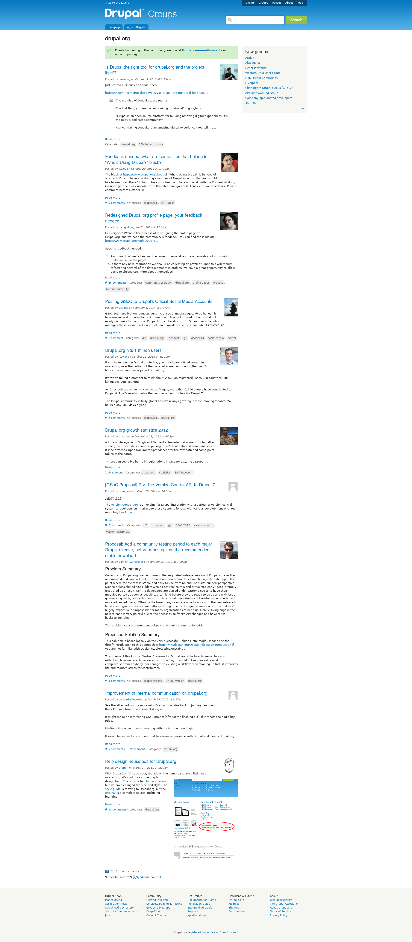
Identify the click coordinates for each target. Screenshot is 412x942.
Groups (263, 2)
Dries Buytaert (229, 932)
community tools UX (158, 282)
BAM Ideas (167, 202)
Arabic (249, 57)
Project (130, 512)
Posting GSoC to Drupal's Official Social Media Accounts (158, 301)
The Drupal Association (284, 903)
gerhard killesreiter (131, 699)
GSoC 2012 (183, 525)
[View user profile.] (229, 79)
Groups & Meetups (158, 907)
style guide (113, 789)
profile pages (201, 282)
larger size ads (156, 781)
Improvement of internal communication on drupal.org (156, 693)
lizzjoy (122, 168)
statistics (165, 472)
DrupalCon (153, 911)
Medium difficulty (117, 289)
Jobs (300, 2)
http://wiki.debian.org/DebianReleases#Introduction (195, 644)
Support (193, 911)
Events (250, 2)
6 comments (116, 202)
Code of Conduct (157, 915)
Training (164, 903)
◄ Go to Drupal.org (117, 2)
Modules (234, 903)
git (170, 525)
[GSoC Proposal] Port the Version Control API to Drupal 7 (160, 484)
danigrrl (124, 227)
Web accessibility (281, 899)
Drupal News (113, 896)
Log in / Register (136, 27)
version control (203, 525)
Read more (112, 139)
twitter (232, 338)
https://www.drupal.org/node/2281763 (131, 240)
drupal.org (128, 144)
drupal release (153, 680)
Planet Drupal (114, 899)
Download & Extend (241, 896)
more (300, 108)
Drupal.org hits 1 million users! (134, 350)
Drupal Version (175, 680)
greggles (124, 436)
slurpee (123, 307)
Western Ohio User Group (262, 72)
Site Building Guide (200, 907)
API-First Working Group (261, 93)
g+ (185, 338)
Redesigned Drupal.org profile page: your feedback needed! (153, 218)
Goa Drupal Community (261, 78)
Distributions (237, 911)
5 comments (116, 749)
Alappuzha (252, 62)
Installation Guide (199, 903)
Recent (276, 2)
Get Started (195, 896)
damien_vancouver (131, 561)
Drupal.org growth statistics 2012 (136, 430)
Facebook (174, 338)
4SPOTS (250, 102)
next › (125, 871)
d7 (145, 525)
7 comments (116, 525)
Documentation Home (202, 899)
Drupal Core (236, 899)
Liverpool (251, 83)
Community (153, 896)
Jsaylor (123, 356)
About (289, 2)
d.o (144, 338)
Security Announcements (121, 911)
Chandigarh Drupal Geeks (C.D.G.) (269, 87)
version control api (118, 531)
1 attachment (114, 472)
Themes (234, 907)
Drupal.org (168, 417)
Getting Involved (157, 899)
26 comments (117, 282)
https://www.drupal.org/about (143, 174)
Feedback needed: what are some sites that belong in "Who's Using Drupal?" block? (156, 159)
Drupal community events (202, 50)
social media (216, 338)
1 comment (115, 338)
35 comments (117, 809)
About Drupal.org (281, 907)
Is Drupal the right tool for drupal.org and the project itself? (154, 70)
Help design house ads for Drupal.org (140, 761)
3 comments (116, 680)
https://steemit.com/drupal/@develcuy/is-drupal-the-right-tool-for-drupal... (156, 92)
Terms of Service (280, 911)
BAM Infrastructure (151, 144)
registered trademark (201, 932)
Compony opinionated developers (268, 98)
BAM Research (183, 472)
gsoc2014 (197, 338)
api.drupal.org (197, 915)
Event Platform (255, 68)
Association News (116, 903)
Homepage (114, 27)
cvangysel (125, 491)
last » (135, 871)
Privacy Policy (278, 915)
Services (151, 903)
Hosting (177, 903)
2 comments (116, 417)
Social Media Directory (119, 907)
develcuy (124, 79)
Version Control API (124, 504)
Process (218, 282)
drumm (123, 767)
